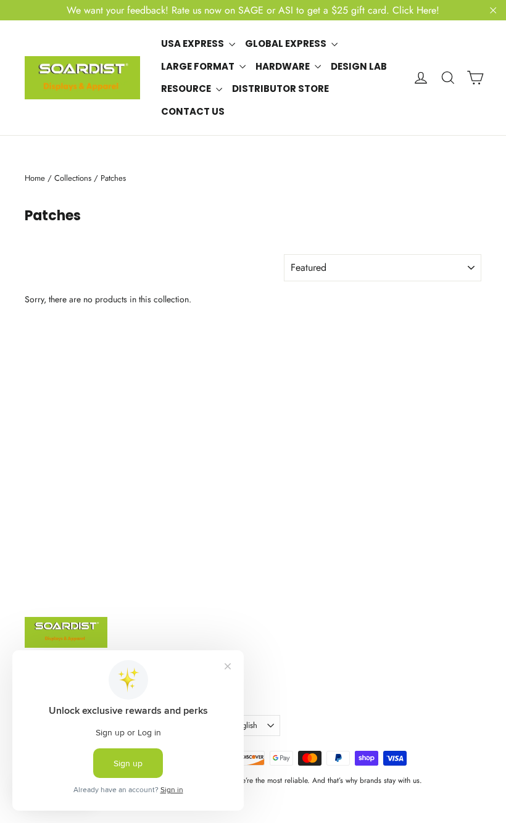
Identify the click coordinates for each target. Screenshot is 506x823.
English (245, 725)
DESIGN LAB (359, 66)
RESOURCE (187, 88)
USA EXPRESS (193, 43)
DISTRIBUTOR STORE (280, 88)
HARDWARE (283, 66)
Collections (72, 178)
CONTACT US (193, 111)
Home (35, 178)
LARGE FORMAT (198, 66)
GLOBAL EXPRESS (286, 43)
